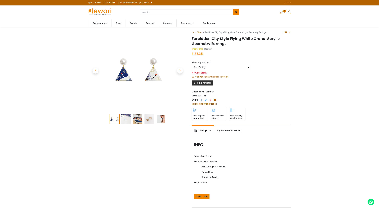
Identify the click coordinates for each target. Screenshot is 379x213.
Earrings (210, 92)
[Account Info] (289, 12)
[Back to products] (286, 32)
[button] (95, 71)
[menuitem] (118, 23)
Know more (202, 196)
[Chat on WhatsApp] (371, 202)
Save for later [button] (204, 82)
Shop (199, 32)
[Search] (236, 12)
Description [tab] (204, 130)
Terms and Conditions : (204, 103)
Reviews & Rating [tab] (230, 130)
